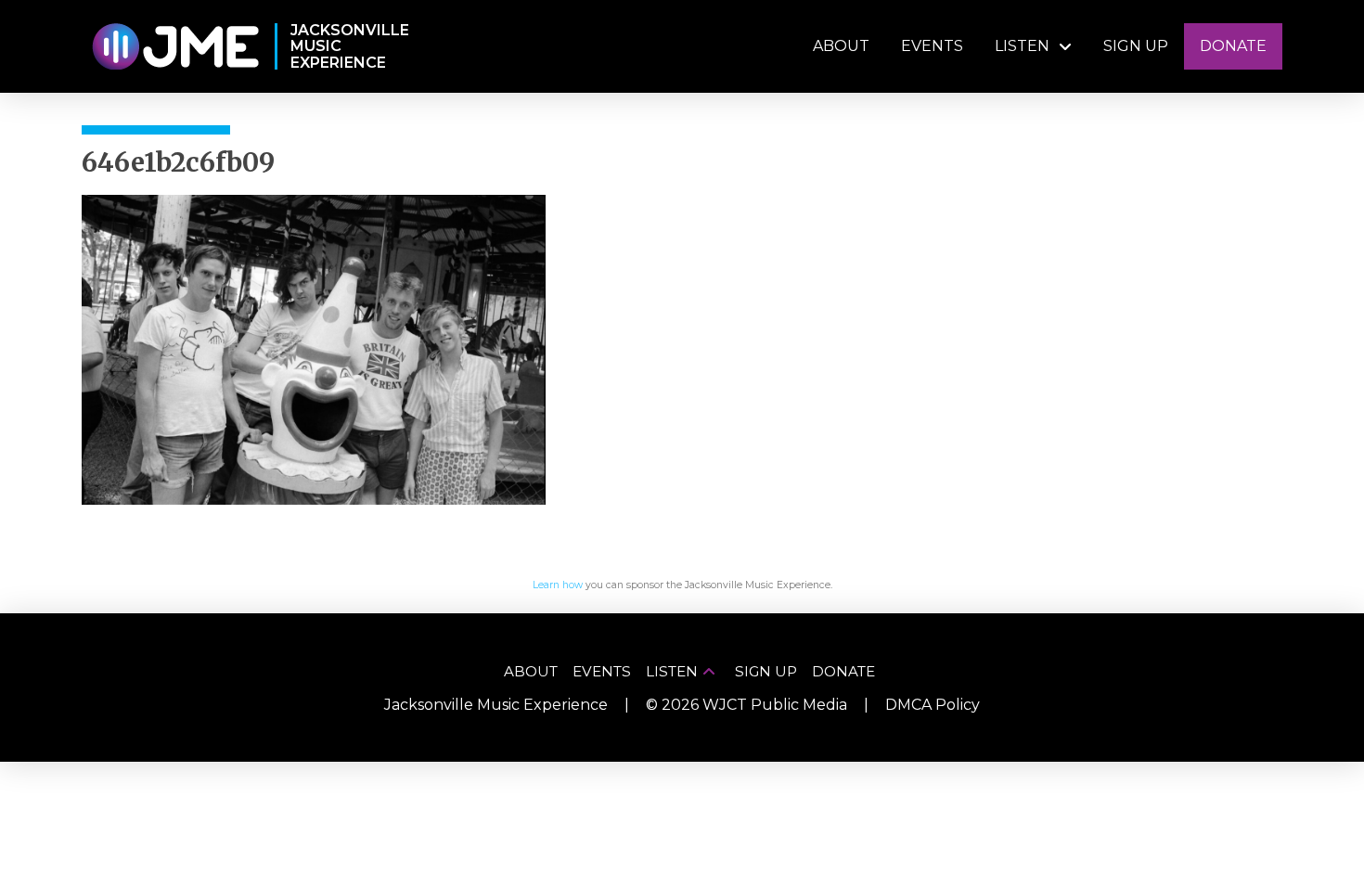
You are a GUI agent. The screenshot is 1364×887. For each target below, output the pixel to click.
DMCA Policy (932, 704)
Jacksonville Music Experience (496, 704)
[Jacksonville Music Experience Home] (175, 47)
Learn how (558, 585)
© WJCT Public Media (746, 704)
